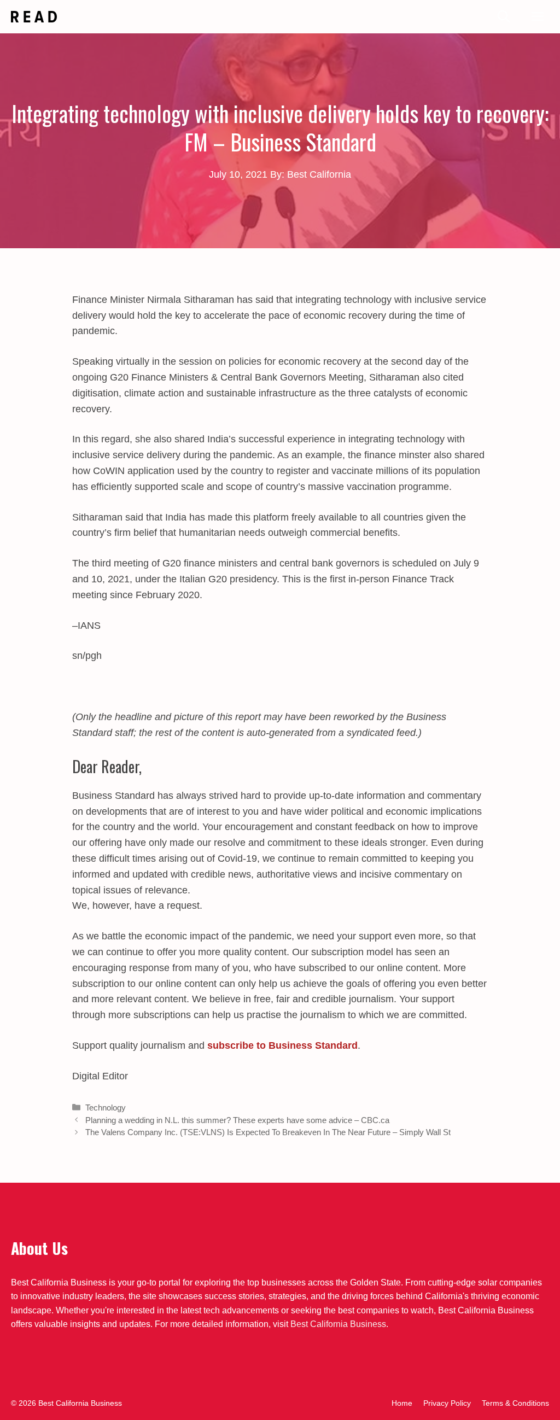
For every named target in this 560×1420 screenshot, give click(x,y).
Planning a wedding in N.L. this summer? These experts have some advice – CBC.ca (237, 1120)
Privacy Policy (447, 1403)
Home (402, 1403)
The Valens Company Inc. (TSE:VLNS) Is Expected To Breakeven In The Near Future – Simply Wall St (268, 1132)
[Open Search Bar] (504, 16)
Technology (105, 1107)
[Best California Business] (34, 16)
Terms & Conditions (515, 1403)
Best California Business (338, 1324)
